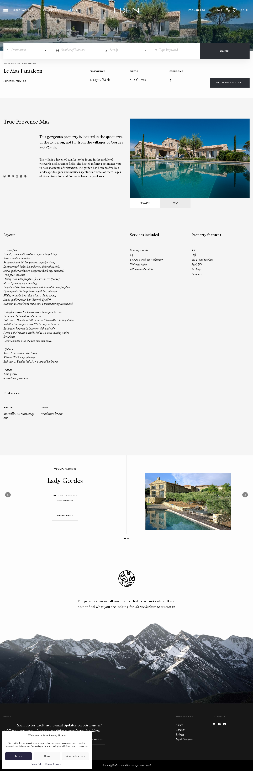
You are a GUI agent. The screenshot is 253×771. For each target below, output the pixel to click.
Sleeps (134, 71)
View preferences (75, 756)
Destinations (23, 10)
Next (245, 158)
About (73, 10)
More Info (65, 515)
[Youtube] (225, 725)
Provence (15, 64)
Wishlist (235, 10)
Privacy (180, 734)
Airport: (8, 407)
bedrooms (176, 71)
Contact (180, 730)
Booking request (229, 83)
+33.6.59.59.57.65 (228, 10)
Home (6, 64)
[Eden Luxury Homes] (126, 10)
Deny (47, 756)
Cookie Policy (37, 764)
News (218, 10)
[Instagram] (215, 725)
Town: (44, 407)
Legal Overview (184, 739)
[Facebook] (220, 725)
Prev (8, 495)
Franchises (196, 10)
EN (248, 10)
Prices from (97, 71)
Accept (19, 756)
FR (242, 10)
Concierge (51, 10)
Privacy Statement (53, 764)
